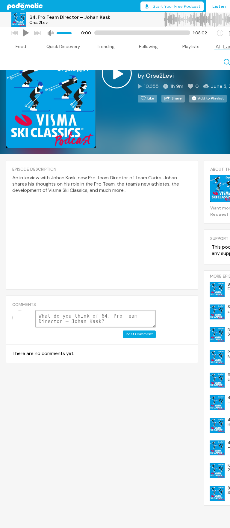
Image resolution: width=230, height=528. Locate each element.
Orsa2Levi (39, 22)
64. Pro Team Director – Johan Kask (69, 17)
